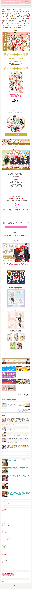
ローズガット (4, 552)
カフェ (2, 515)
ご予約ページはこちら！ (16, 134)
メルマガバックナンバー (5, 540)
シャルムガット (4, 533)
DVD (3, 548)
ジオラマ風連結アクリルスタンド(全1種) (16, 267)
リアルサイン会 (4, 531)
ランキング (3, 541)
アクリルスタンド (15, 310)
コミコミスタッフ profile (5, 526)
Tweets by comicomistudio (5, 503)
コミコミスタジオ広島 (5, 524)
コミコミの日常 (4, 523)
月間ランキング (4, 544)
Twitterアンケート (4, 510)
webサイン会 (4, 530)
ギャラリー (3, 517)
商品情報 (3, 546)
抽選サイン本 (4, 532)
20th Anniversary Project (5, 537)
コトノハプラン (4, 518)
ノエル (29, 395)
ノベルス (3, 555)
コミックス (25, 394)
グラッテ (3, 516)
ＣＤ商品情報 (3, 567)
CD (2, 547)
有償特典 (28, 394)
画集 (3, 561)
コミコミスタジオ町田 (5, 525)
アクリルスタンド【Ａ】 (16, 288)
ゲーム (3, 553)
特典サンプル (4, 560)
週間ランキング (4, 545)
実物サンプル (3, 563)
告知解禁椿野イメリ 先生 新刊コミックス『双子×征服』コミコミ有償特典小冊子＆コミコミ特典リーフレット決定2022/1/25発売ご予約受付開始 (18, 446)
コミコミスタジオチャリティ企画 (6, 538)
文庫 (3, 559)
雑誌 (3, 562)
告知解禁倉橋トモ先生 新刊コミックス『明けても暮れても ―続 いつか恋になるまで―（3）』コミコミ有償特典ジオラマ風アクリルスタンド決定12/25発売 (18, 440)
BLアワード (3, 509)
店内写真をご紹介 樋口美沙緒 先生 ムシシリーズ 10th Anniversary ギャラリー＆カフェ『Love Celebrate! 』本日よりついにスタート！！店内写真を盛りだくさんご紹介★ (19, 484)
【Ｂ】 (19, 310)
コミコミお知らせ (4, 522)
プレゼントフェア (4, 539)
